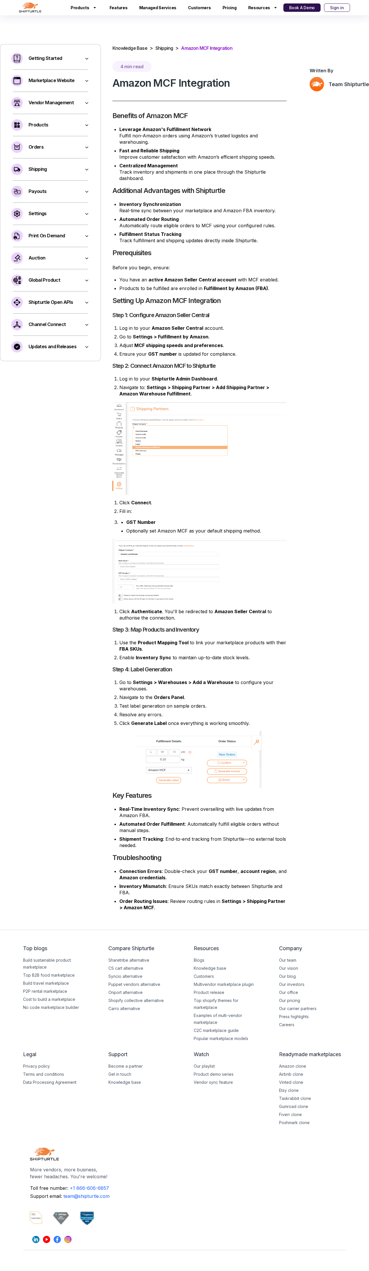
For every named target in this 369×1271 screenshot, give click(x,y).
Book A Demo (302, 7)
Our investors (291, 984)
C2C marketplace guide (216, 1030)
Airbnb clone (291, 1074)
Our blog (287, 976)
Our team (287, 960)
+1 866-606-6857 (89, 1188)
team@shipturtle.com (86, 1196)
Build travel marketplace (46, 983)
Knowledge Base (129, 48)
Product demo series (214, 1074)
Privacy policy (36, 1066)
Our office (288, 992)
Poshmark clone (294, 1122)
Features (119, 7)
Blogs (199, 960)
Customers (199, 7)
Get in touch (119, 1074)
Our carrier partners (298, 1008)
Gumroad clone (293, 1106)
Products (80, 7)
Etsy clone (289, 1090)
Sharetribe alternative (128, 960)
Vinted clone (291, 1082)
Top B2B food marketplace (49, 975)
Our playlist (204, 1066)
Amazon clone (292, 1066)
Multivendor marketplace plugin (224, 984)
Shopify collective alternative (136, 1000)
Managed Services (158, 7)
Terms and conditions (43, 1074)
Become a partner (125, 1066)
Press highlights (294, 1016)
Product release (209, 992)
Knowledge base (124, 1082)
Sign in (337, 7)
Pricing (230, 7)
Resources (259, 7)
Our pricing (289, 1000)
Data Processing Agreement (49, 1082)
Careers (286, 1024)
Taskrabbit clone (295, 1098)
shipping (164, 48)
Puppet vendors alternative (134, 984)
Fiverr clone (290, 1114)
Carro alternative (124, 1008)
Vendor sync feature (213, 1082)
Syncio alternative (125, 976)
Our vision (288, 968)
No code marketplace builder (51, 1007)
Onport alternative (125, 992)
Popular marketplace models (221, 1038)
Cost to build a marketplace (49, 999)
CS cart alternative (125, 968)
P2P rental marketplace (45, 991)
